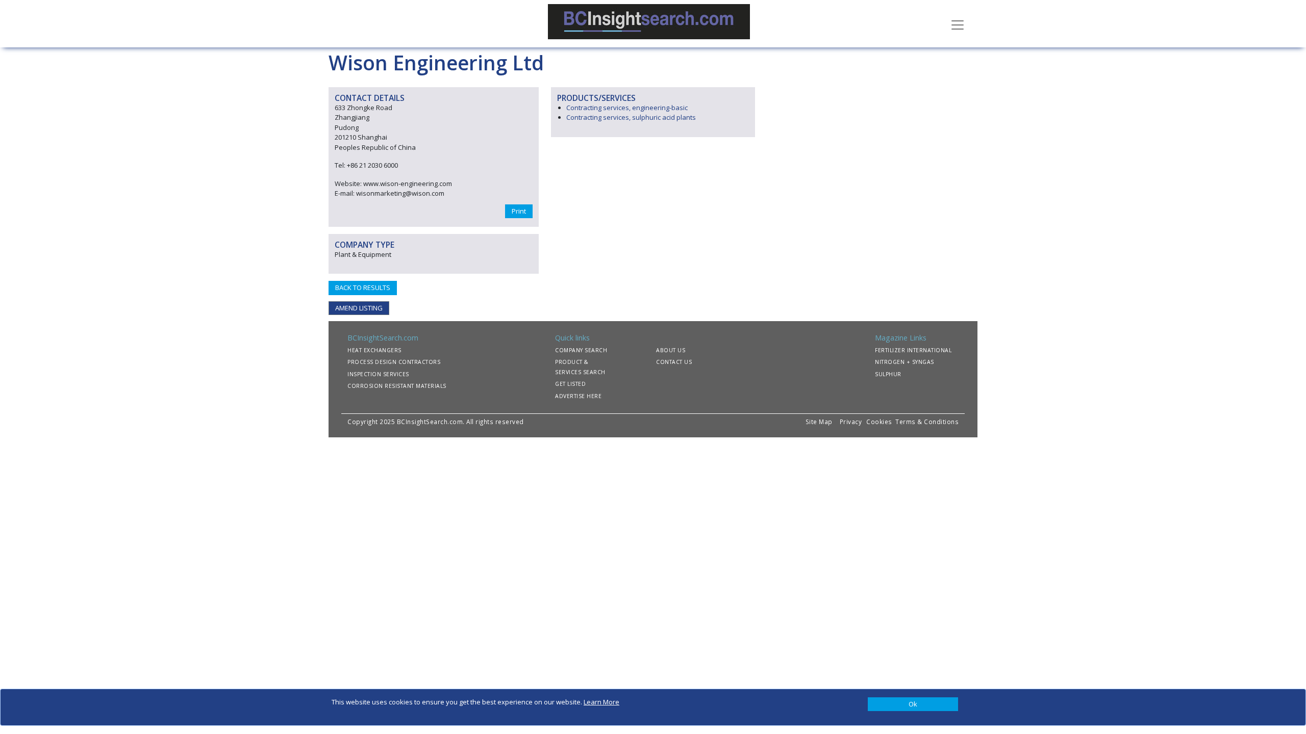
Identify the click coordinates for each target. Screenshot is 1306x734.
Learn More (601, 701)
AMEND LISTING (359, 307)
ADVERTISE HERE (578, 396)
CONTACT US (674, 361)
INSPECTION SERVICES (378, 374)
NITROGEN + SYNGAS (904, 361)
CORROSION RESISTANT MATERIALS (396, 385)
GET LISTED (570, 383)
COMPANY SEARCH (581, 350)
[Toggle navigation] (957, 24)
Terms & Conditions (927, 421)
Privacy (851, 421)
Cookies (880, 421)
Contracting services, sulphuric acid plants (631, 117)
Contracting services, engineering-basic (627, 107)
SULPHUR (888, 374)
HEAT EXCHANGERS (374, 350)
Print (519, 211)
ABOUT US (670, 350)
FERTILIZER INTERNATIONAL (913, 350)
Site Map (819, 421)
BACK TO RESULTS (362, 287)
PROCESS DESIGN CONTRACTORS (393, 361)
